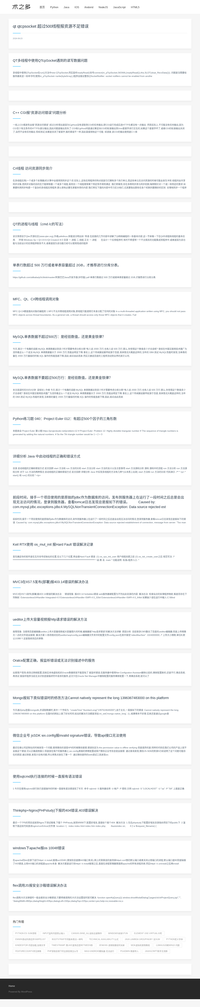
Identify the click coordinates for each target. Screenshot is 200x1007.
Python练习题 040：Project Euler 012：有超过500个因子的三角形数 (65, 419)
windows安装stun (118, 933)
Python (54, 7)
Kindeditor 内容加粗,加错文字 (30, 945)
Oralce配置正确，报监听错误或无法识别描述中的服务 (54, 660)
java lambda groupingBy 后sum (142, 939)
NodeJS (103, 7)
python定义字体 (174, 939)
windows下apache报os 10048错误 (39, 848)
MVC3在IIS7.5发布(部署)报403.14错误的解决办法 (50, 582)
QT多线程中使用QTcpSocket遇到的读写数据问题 (50, 60)
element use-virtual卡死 (148, 933)
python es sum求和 (25, 933)
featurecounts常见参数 (28, 951)
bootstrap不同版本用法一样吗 (67, 939)
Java (66, 7)
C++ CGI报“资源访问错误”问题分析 (39, 113)
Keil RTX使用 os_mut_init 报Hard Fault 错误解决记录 (53, 544)
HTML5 (135, 7)
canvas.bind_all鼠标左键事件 (86, 933)
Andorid (88, 7)
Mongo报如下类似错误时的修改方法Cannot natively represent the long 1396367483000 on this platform (91, 698)
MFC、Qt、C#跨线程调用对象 (36, 299)
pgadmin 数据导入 (129, 951)
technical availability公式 (103, 939)
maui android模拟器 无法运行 (99, 951)
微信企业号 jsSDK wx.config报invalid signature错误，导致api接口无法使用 (69, 735)
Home (12, 986)
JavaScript (119, 7)
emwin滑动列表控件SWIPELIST (30, 939)
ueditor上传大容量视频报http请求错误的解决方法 (50, 619)
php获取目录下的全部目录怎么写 (63, 951)
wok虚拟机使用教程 (140, 945)
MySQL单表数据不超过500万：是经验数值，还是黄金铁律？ (59, 337)
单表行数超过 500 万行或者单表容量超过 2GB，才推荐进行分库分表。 (67, 265)
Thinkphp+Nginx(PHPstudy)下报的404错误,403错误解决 (55, 810)
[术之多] (21, 6)
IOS (77, 7)
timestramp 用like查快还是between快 (72, 945)
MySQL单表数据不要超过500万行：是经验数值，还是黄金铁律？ (62, 378)
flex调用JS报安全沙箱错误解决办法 (40, 885)
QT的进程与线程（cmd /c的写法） (39, 224)
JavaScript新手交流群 (156, 951)
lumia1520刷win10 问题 (168, 945)
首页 (42, 7)
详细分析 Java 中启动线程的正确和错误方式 (46, 456)
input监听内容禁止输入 (54, 933)
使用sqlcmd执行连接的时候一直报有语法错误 (47, 776)
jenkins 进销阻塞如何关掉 (112, 945)
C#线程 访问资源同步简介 (32, 168)
